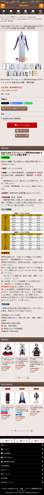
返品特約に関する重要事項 (12, 118)
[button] (3, 6)
